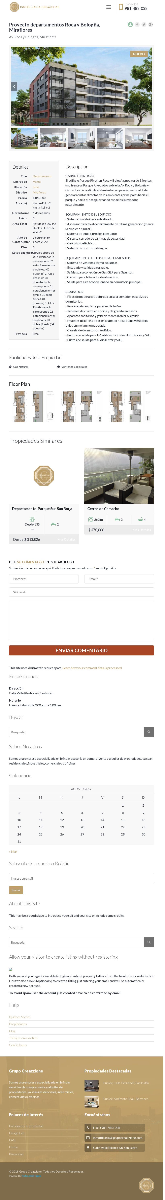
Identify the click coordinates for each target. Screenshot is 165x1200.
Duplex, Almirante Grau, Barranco (125, 1099)
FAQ (12, 1140)
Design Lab (16, 1133)
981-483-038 (136, 8)
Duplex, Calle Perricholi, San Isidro (126, 1083)
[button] (14, 86)
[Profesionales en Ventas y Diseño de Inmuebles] (34, 7)
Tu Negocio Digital (31, 1175)
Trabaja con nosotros (23, 1038)
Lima (36, 187)
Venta (37, 181)
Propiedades (18, 1024)
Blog (12, 1031)
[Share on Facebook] (137, 24)
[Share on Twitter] (143, 24)
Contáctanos (18, 1045)
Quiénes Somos (20, 1017)
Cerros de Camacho (103, 508)
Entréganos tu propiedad (26, 1126)
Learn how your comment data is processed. (92, 668)
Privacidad (16, 1154)
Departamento (42, 176)
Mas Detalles (66, 539)
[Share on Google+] (150, 24)
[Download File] (130, 24)
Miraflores (39, 192)
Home (13, 1147)
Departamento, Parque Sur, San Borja (42, 508)
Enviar (16, 890)
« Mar (13, 851)
